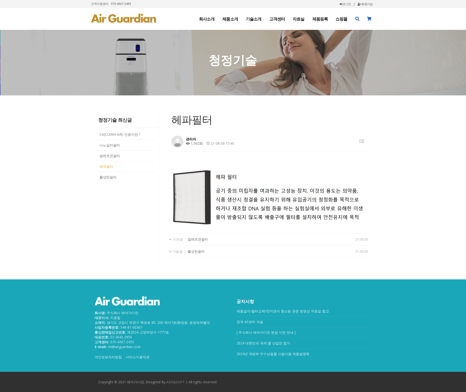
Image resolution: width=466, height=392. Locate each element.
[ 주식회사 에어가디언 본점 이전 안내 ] (266, 332)
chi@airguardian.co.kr (124, 346)
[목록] (362, 141)
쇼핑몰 (341, 19)
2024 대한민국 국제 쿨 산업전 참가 (263, 343)
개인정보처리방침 (108, 357)
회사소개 (207, 19)
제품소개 (230, 19)
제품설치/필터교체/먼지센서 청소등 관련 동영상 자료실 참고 (283, 311)
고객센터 (277, 19)
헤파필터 (106, 166)
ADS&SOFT (175, 382)
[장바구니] (369, 19)
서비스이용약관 (138, 357)
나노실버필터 (110, 145)
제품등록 (320, 19)
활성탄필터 (108, 177)
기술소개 (254, 19)
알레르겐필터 (110, 155)
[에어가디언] (123, 18)
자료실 (298, 19)
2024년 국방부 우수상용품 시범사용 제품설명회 (273, 353)
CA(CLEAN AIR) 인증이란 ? (120, 134)
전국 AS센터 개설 (250, 321)
